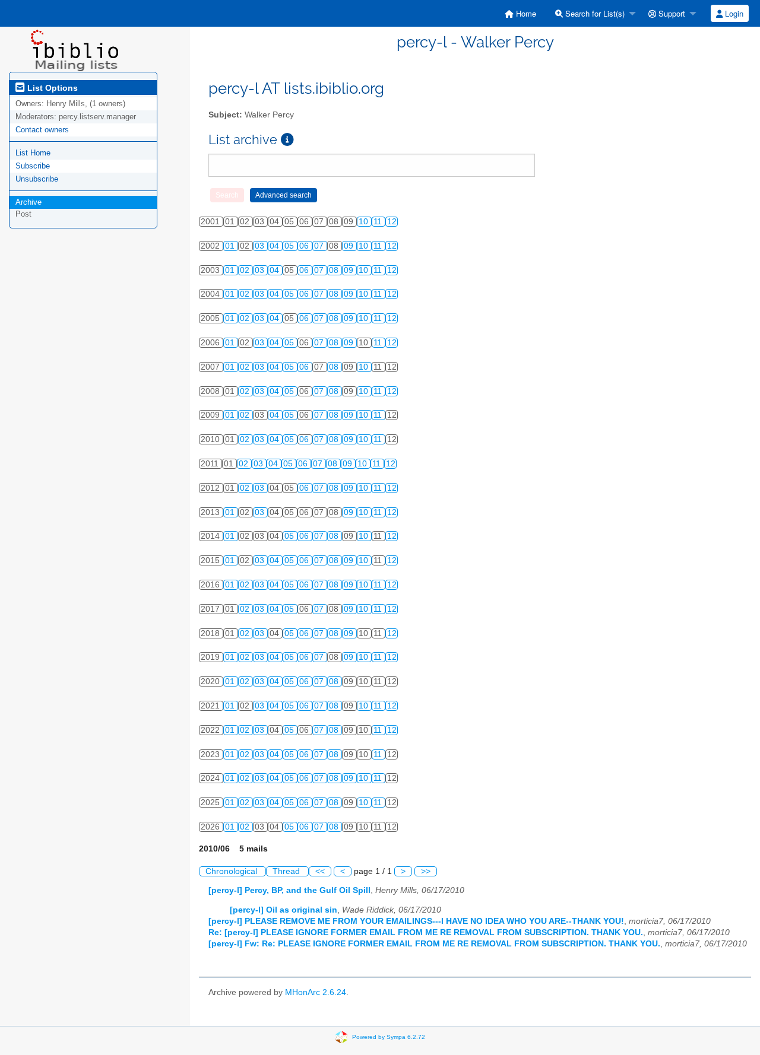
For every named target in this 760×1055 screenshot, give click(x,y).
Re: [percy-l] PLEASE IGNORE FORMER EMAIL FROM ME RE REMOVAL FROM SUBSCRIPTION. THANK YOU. (425, 932)
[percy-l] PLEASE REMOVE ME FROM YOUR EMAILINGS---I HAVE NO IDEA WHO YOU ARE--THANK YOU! (416, 921)
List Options (51, 88)
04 (275, 245)
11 (378, 221)
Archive (28, 202)
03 (261, 245)
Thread (287, 871)
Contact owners (42, 129)
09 (350, 245)
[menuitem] (520, 13)
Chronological (232, 871)
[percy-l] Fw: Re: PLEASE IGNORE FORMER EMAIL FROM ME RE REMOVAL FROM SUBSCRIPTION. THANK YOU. (434, 943)
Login (733, 13)
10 (364, 221)
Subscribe (32, 165)
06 (305, 245)
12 (392, 221)
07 (320, 245)
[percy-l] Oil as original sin (283, 909)
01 (231, 245)
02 (246, 270)
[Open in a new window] (287, 139)
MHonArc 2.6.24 (315, 992)
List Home (32, 152)
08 (335, 270)
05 (290, 245)
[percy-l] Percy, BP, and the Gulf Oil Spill (289, 890)
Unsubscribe (36, 178)
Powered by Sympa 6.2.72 (388, 1037)
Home (525, 13)
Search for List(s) (594, 13)
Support (670, 13)
